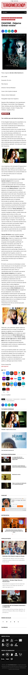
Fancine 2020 (16, 399)
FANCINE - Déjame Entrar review (8, 429)
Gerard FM (23, 399)
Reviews (4, 19)
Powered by (3, 394)
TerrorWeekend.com (12, 664)
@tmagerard (4, 366)
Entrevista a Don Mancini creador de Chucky (13, 556)
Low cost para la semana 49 (7, 450)
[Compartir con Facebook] (2, 31)
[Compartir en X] (6, 31)
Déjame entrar (9, 399)
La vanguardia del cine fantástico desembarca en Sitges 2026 (18, 458)
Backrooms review (16, 474)
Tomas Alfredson (11, 19)
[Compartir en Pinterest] (15, 31)
